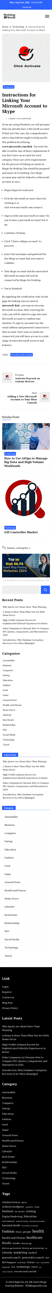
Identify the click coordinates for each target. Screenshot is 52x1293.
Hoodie (7, 1243)
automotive (30, 1207)
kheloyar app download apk (33, 1248)
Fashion (7, 685)
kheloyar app (26, 1243)
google (27, 1231)
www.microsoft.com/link (21, 354)
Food (5, 690)
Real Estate (8, 719)
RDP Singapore (9, 1262)
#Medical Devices (11, 1202)
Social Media (9, 734)
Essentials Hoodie (11, 1225)
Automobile (9, 660)
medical (32, 1252)
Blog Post (7, 1002)
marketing (20, 1252)
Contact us (8, 997)
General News (10, 700)
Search (45, 590)
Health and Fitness (12, 704)
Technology (8, 87)
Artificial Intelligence (13, 1206)
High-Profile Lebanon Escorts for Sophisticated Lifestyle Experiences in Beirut (24, 1048)
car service (20, 1211)
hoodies (16, 1243)
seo (37, 1262)
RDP (47, 1258)
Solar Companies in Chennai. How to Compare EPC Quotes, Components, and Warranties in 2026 (26, 631)
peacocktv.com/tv (33, 1257)
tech (13, 1267)
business (7, 1211)
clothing (31, 1211)
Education (8, 680)
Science (31, 1262)
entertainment (8, 1221)
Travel (6, 744)
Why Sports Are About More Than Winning (24, 606)
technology (23, 1266)
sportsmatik (6, 1267)
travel (34, 1266)
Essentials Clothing (22, 1221)
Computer (8, 670)
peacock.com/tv (11, 1257)
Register (7, 992)
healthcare (34, 1237)
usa (40, 1267)
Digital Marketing (12, 1216)
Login (5, 986)
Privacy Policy (10, 1008)
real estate (22, 1262)
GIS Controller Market (21, 532)
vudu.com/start (7, 1272)
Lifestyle (7, 714)
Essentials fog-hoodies (37, 1221)
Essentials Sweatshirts (29, 1226)
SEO (5, 729)
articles (24, 1202)
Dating (6, 675)
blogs (37, 1207)
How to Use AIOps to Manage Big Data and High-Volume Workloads (26, 462)
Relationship (9, 724)
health (38, 1231)
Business (7, 665)
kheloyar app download (11, 1248)
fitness (19, 1232)
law (46, 1248)
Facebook (26, 7)
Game (5, 695)
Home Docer (9, 709)
